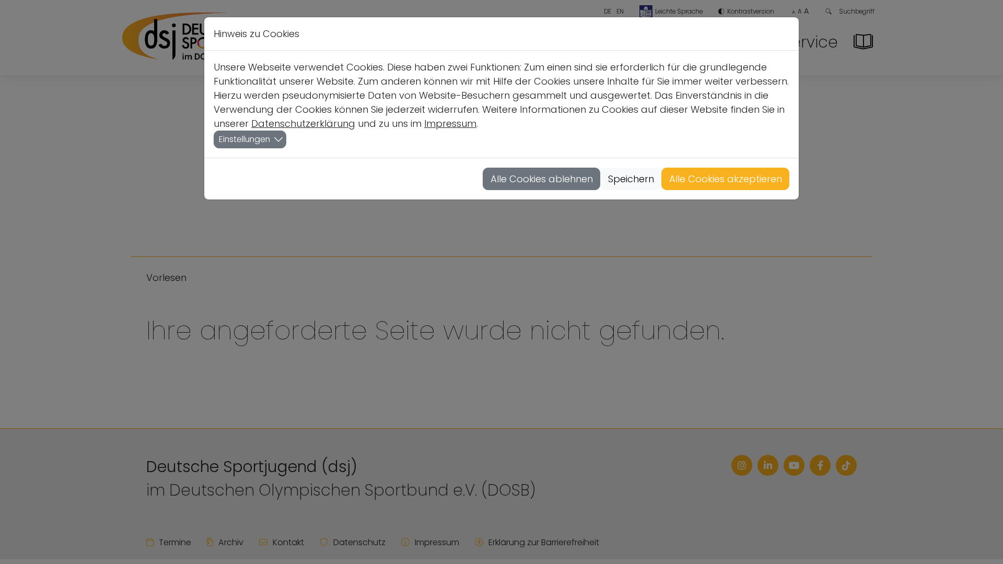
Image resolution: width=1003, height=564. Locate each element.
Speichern (631, 178)
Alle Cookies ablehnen (542, 178)
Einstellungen (244, 139)
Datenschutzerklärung (303, 123)
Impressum (450, 123)
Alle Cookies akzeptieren (725, 178)
